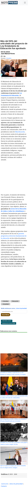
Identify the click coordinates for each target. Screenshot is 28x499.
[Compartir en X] (3, 56)
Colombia (8, 58)
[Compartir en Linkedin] (4, 56)
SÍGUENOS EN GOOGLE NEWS (8, 323)
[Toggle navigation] (25, 2)
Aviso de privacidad (21, 308)
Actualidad (6, 304)
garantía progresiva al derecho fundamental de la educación (14, 236)
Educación (15, 301)
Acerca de (4, 484)
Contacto (4, 486)
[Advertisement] (14, 24)
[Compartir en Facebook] (1, 56)
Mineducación (20, 132)
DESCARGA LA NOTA (6, 320)
